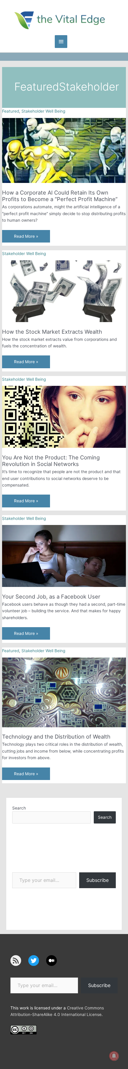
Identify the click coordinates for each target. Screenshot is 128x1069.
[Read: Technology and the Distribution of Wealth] (64, 692)
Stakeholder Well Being (43, 111)
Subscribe (97, 880)
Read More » (26, 238)
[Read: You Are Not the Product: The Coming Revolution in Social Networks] (64, 416)
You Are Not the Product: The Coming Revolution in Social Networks (51, 460)
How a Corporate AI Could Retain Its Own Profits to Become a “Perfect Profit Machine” (60, 195)
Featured (10, 111)
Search (19, 808)
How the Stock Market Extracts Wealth (52, 331)
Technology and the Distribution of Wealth (56, 736)
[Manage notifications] (114, 1056)
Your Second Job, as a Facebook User (51, 596)
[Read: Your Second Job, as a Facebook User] (64, 555)
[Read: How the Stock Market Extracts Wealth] (64, 290)
